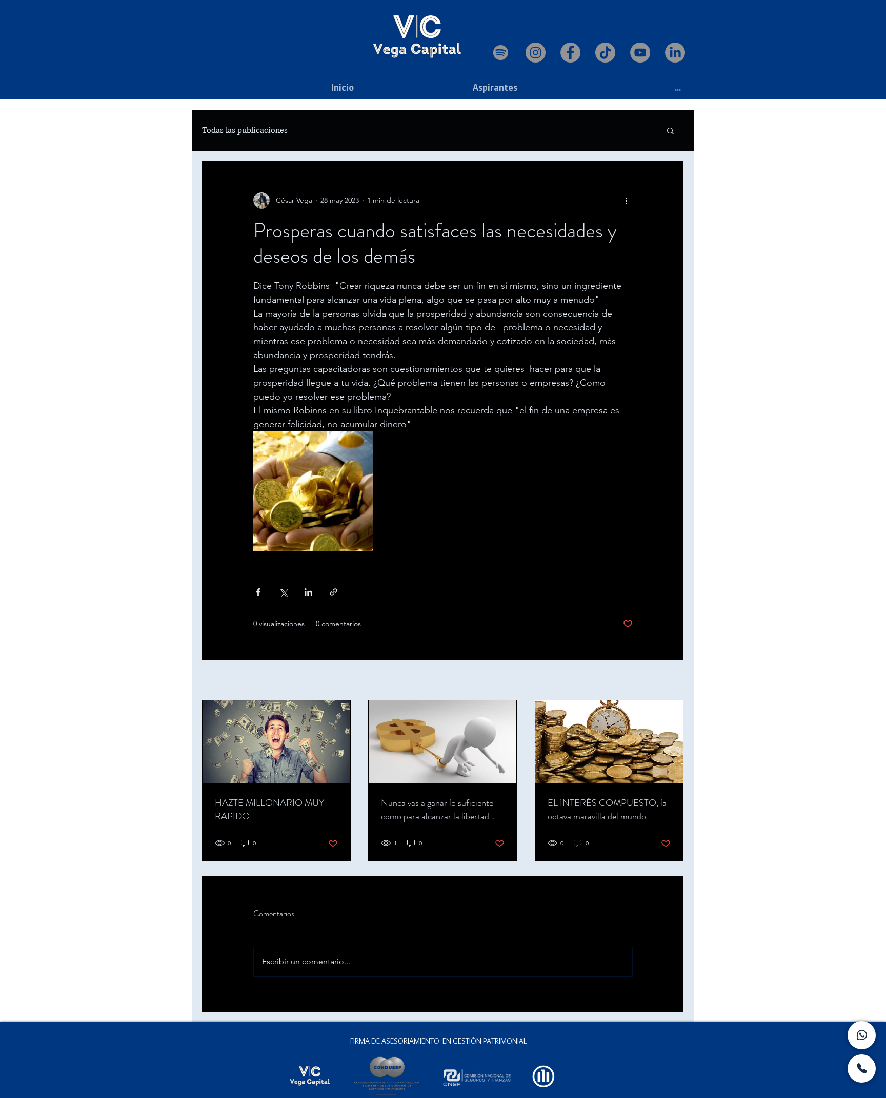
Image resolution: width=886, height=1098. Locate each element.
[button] (670, 130)
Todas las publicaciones (245, 130)
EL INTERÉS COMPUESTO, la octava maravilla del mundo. (607, 809)
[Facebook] (570, 53)
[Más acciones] (626, 200)
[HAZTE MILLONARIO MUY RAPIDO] (276, 741)
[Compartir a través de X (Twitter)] (283, 592)
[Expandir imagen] (313, 491)
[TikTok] (605, 53)
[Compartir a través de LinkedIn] (308, 592)
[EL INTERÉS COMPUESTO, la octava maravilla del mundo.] (609, 741)
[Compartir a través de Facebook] (258, 592)
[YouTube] (640, 53)
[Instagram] (536, 53)
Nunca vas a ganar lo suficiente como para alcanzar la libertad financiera (437, 809)
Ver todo (669, 681)
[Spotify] (501, 53)
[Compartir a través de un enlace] (333, 592)
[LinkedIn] (675, 53)
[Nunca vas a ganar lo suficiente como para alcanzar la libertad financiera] (442, 741)
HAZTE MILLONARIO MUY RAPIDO (269, 809)
